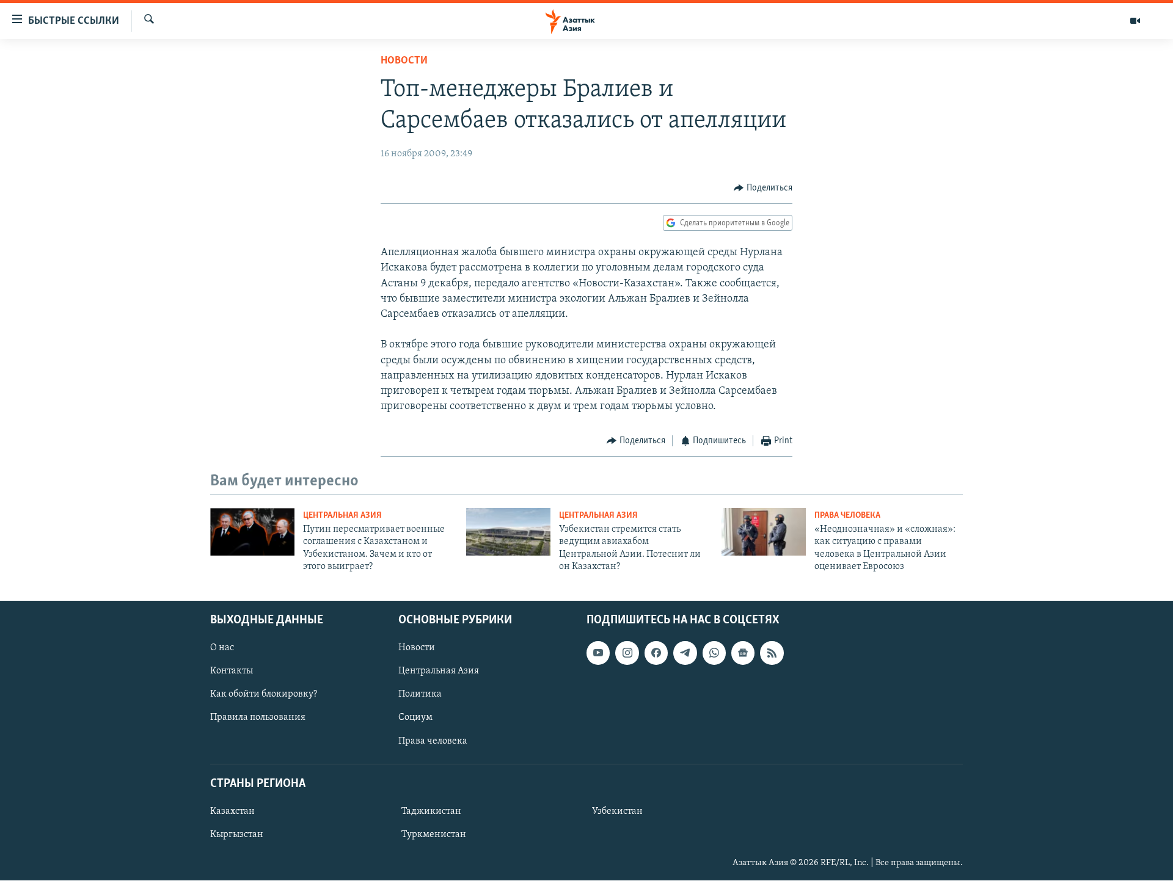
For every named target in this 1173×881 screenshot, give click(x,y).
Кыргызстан (236, 834)
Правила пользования (257, 718)
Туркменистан (433, 834)
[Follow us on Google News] (743, 653)
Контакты (231, 671)
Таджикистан (431, 811)
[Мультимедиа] (1135, 20)
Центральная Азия (342, 515)
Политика (420, 695)
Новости (404, 61)
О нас (222, 648)
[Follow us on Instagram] (626, 653)
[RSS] (771, 653)
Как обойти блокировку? (263, 695)
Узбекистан (617, 811)
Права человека (847, 515)
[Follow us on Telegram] (684, 653)
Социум (415, 718)
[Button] (763, 188)
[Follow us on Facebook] (656, 653)
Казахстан (232, 811)
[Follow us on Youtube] (598, 653)
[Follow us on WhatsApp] (714, 653)
